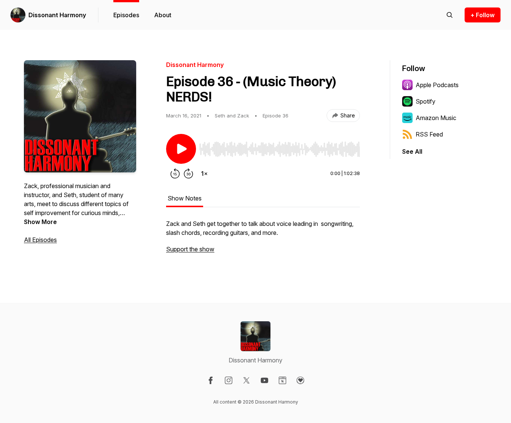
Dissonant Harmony (57, 15)
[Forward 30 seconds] (188, 173)
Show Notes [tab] (185, 198)
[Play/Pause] (181, 149)
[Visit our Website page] (282, 380)
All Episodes (40, 239)
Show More (40, 222)
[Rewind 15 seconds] (175, 173)
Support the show (190, 249)
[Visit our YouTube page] (264, 380)
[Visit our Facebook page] (210, 380)
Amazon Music (436, 118)
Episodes (126, 15)
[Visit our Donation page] (300, 380)
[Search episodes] (450, 14)
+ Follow (483, 15)
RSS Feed (429, 134)
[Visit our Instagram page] (228, 380)
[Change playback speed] (204, 173)
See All (412, 151)
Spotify (425, 101)
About (162, 15)
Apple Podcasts (437, 85)
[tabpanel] (263, 240)
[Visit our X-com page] (246, 380)
